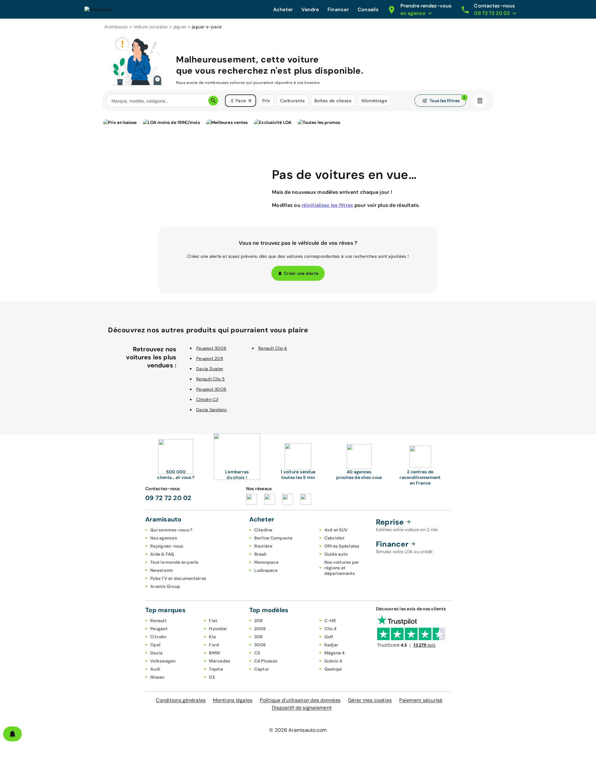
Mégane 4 (334, 653)
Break (260, 554)
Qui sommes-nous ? (171, 530)
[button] (249, 100)
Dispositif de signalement (302, 707)
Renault (158, 620)
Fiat (213, 620)
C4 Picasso (266, 661)
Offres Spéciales (341, 546)
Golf (328, 636)
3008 (260, 645)
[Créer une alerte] (12, 733)
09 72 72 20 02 (168, 498)
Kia (212, 636)
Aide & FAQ (162, 554)
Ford (214, 645)
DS (212, 677)
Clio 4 (330, 628)
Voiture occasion (150, 27)
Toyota (216, 669)
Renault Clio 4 (272, 348)
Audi (155, 669)
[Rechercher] (213, 101)
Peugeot (159, 628)
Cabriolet (334, 538)
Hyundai (218, 628)
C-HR (330, 620)
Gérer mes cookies (370, 700)
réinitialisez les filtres (327, 205)
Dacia (156, 653)
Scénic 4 (333, 661)
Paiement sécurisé (420, 700)
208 (258, 620)
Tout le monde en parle (174, 562)
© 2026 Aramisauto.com (298, 730)
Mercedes (219, 661)
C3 (257, 653)
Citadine (263, 530)
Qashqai (333, 669)
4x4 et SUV (336, 530)
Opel (155, 645)
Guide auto (336, 554)
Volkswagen (163, 661)
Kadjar (331, 645)
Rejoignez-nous (166, 546)
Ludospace (266, 570)
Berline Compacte (273, 538)
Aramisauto (116, 27)
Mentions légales (232, 700)
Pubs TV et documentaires (178, 578)
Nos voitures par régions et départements (341, 567)
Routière (263, 546)
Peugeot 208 (209, 358)
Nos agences (163, 538)
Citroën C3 (207, 399)
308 (258, 636)
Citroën (158, 636)
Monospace (266, 562)
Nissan (157, 677)
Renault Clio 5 (210, 379)
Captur (261, 669)
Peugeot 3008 (211, 348)
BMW (214, 653)
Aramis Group (165, 586)
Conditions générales (180, 700)
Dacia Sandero (211, 409)
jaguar (180, 27)
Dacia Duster (209, 368)
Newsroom (161, 570)
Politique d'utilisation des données (300, 700)
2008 (260, 628)
